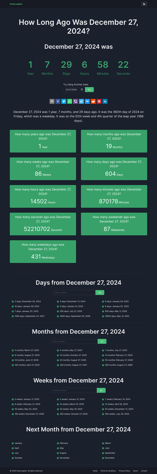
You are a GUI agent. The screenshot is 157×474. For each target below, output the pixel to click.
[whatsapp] (69, 101)
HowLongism (22, 471)
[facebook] (57, 101)
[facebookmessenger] (87, 101)
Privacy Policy (124, 471)
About (135, 471)
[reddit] (93, 101)
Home (95, 471)
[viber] (75, 101)
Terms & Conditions (108, 471)
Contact (144, 471)
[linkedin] (105, 101)
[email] (52, 101)
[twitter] (63, 101)
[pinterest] (99, 101)
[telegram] (81, 101)
